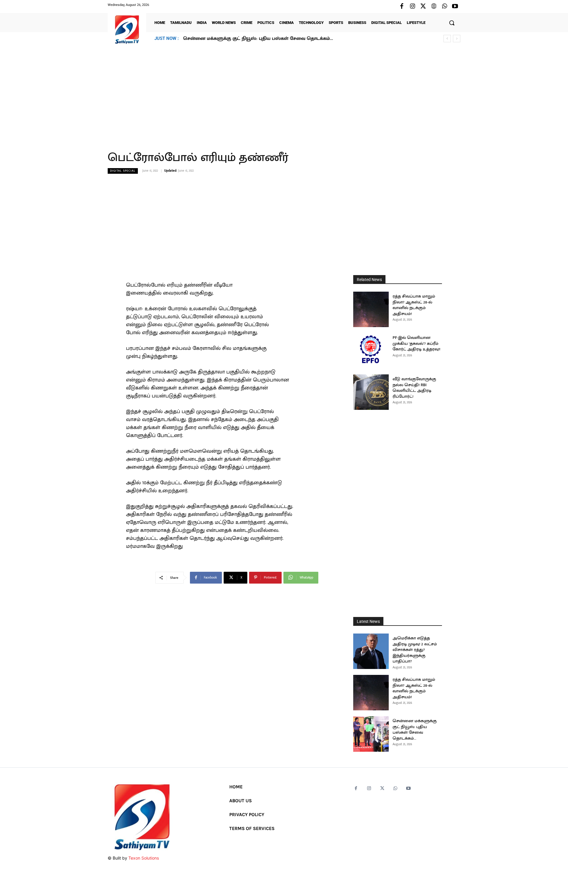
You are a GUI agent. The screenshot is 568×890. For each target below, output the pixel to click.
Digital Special (122, 170)
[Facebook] (401, 6)
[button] (451, 22)
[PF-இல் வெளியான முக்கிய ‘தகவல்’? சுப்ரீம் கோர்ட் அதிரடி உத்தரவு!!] (371, 350)
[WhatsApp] (444, 6)
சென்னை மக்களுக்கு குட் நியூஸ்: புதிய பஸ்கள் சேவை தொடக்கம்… (258, 39)
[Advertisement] (284, 94)
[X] (423, 6)
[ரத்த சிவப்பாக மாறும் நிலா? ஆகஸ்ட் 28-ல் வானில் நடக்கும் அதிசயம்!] (371, 309)
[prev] (447, 38)
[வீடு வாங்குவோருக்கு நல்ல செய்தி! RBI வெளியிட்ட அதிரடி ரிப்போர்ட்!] (371, 392)
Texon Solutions (143, 857)
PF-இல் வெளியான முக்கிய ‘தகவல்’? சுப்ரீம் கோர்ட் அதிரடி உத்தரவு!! (416, 343)
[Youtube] (455, 6)
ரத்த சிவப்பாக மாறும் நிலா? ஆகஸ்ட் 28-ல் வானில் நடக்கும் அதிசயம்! (414, 305)
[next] (456, 38)
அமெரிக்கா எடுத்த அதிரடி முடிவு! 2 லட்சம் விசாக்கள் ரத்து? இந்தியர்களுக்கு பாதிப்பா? (415, 649)
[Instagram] (412, 6)
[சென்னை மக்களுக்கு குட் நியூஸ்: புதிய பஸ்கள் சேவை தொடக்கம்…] (371, 734)
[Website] (433, 6)
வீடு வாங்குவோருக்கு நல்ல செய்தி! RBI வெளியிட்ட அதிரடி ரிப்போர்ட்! (414, 387)
